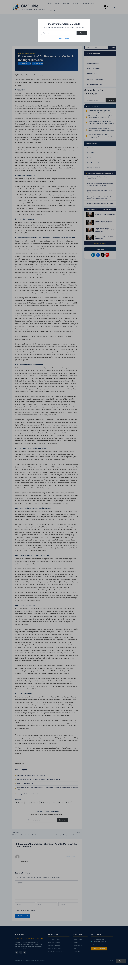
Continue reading (64, 38)
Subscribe (82, 33)
